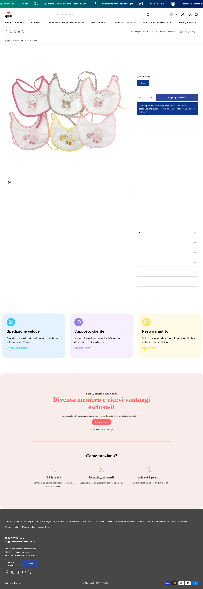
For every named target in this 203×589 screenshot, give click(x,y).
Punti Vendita (73, 521)
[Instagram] (10, 31)
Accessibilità (44, 527)
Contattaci (86, 521)
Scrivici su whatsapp (23, 521)
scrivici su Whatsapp (94, 342)
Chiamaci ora (82, 347)
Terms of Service (180, 521)
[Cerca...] (148, 14)
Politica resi (149, 347)
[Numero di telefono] (23, 31)
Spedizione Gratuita (124, 521)
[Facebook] (6, 31)
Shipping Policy (12, 527)
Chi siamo (59, 521)
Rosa (142, 83)
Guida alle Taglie (43, 521)
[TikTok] (15, 31)
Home (7, 41)
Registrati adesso (101, 422)
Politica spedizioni (17, 347)
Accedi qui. (109, 429)
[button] (196, 14)
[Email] (19, 31)
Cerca (8, 521)
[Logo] (8, 14)
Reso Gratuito (162, 521)
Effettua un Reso (145, 521)
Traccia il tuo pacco (103, 521)
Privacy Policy (28, 527)
